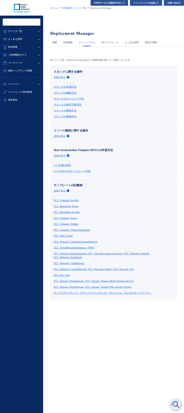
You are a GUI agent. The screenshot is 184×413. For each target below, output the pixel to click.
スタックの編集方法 (65, 92)
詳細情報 (68, 42)
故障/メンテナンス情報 (20, 70)
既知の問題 (151, 42)
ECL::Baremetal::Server (66, 206)
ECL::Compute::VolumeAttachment (72, 230)
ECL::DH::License (63, 236)
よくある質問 (132, 42)
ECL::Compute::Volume (66, 224)
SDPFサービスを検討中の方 (107, 3)
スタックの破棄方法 (65, 116)
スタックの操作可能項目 (67, 104)
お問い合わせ (173, 3)
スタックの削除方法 (65, 110)
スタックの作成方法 (65, 87)
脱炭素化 (12, 99)
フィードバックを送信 (144, 3)
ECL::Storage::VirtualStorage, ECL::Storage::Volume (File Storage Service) (93, 287)
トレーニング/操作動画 (20, 92)
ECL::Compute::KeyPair (66, 200)
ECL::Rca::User (62, 275)
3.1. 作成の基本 (62, 165)
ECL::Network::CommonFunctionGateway (75, 241)
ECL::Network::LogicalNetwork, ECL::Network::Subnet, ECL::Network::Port (94, 269)
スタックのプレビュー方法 (69, 98)
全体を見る (59, 77)
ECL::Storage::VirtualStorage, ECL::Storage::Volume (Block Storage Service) (94, 281)
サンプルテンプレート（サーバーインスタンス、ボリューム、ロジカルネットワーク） (103, 293)
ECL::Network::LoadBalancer (69, 263)
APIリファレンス (110, 42)
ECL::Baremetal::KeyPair (67, 212)
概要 (54, 42)
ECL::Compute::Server (65, 218)
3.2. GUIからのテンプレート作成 (72, 171)
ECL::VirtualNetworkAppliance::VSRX (74, 247)
